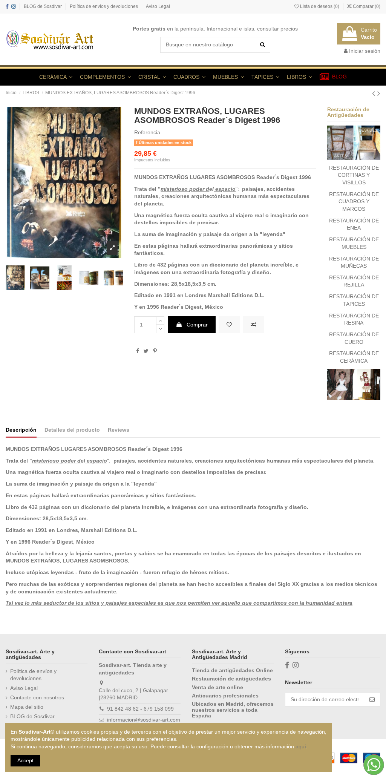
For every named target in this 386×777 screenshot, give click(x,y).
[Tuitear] (146, 351)
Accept (25, 760)
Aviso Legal (158, 6)
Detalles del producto (72, 430)
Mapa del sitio (26, 707)
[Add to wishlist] (229, 325)
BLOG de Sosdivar (43, 6)
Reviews (118, 430)
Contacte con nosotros (37, 697)
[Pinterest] (155, 351)
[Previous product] (374, 93)
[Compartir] (137, 351)
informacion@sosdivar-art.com (143, 720)
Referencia (147, 132)
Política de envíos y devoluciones (104, 6)
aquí (301, 746)
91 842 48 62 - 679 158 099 (140, 709)
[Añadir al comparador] (253, 325)
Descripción (21, 430)
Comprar (197, 325)
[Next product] (378, 93)
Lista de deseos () (319, 6)
